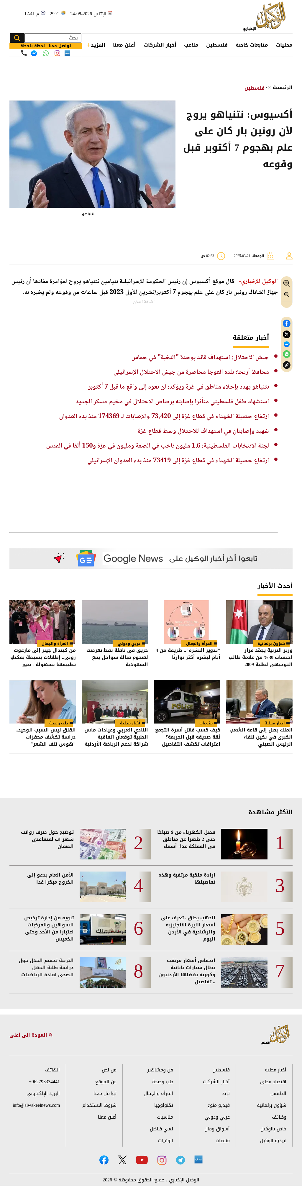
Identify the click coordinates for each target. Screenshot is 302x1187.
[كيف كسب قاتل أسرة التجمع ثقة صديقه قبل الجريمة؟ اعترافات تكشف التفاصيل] (187, 702)
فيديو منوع (218, 1105)
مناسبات (165, 1117)
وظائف (279, 1117)
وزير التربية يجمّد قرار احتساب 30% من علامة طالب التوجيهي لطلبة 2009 (261, 657)
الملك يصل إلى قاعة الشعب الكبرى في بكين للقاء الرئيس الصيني (261, 737)
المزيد (98, 45)
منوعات (206, 723)
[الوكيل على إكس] (122, 1159)
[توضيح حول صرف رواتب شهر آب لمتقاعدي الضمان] (103, 844)
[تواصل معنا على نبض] (67, 53)
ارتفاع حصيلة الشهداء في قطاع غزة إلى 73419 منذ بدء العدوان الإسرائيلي (178, 460)
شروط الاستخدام (99, 1105)
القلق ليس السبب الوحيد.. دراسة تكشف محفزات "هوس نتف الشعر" (46, 737)
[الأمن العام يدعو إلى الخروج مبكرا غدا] (103, 887)
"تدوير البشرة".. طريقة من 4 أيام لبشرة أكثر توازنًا (188, 654)
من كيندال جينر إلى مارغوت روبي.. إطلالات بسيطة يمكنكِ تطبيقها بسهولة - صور (43, 657)
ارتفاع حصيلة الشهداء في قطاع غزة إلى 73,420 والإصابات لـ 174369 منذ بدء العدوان (164, 416)
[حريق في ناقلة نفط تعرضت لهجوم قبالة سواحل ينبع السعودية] (115, 622)
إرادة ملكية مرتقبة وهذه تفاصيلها (186, 879)
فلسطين (217, 45)
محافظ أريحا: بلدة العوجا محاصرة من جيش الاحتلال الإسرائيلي (191, 372)
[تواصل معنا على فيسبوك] (34, 53)
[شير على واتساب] (286, 354)
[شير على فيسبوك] (286, 324)
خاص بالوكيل (273, 1128)
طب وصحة (58, 723)
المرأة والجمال (199, 643)
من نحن (109, 1069)
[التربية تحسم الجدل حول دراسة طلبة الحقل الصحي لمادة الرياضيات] (103, 972)
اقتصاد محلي (273, 1081)
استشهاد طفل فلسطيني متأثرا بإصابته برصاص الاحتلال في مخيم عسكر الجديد (172, 401)
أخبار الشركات (160, 45)
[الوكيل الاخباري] (275, 1035)
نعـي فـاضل (161, 1128)
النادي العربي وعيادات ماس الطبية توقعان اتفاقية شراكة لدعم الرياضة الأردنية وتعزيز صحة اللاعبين (116, 737)
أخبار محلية (275, 723)
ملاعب (191, 45)
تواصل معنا (104, 1093)
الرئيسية (283, 87)
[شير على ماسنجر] (287, 344)
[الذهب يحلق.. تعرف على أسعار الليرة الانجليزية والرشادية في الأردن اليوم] (244, 929)
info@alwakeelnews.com (36, 1105)
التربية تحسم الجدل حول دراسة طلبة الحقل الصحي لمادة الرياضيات (46, 967)
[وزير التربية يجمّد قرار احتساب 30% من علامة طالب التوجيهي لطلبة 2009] (259, 622)
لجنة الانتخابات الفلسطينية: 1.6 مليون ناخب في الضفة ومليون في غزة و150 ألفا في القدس (157, 446)
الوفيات (165, 1140)
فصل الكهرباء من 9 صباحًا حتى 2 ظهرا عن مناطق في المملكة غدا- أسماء (186, 839)
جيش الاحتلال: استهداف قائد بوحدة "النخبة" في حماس (200, 357)
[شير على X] (286, 334)
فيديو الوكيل (273, 1140)
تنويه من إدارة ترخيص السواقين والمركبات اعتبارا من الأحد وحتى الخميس (49, 928)
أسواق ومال (217, 1128)
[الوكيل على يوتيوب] (142, 1159)
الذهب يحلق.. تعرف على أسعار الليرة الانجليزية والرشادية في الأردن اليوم (188, 928)
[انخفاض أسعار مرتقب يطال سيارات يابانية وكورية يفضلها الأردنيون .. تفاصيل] (244, 972)
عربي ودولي (129, 643)
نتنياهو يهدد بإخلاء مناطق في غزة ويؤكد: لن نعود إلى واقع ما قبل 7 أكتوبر (178, 387)
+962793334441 (44, 1081)
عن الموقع (105, 1081)
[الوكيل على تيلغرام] (180, 1160)
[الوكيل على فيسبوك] (104, 1160)
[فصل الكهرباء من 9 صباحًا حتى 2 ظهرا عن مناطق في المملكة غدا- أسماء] (244, 844)
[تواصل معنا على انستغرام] (57, 53)
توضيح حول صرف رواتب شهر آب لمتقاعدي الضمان (47, 839)
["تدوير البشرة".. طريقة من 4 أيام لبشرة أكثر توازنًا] (187, 622)
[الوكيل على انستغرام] (162, 1160)
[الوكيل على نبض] (198, 1159)
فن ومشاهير (160, 1069)
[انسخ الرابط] (286, 365)
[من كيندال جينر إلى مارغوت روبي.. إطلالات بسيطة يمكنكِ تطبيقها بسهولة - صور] (42, 622)
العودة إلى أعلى (29, 1035)
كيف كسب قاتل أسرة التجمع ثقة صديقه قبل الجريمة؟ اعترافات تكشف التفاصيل (187, 737)
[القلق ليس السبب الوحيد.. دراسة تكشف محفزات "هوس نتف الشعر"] (42, 702)
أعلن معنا (124, 45)
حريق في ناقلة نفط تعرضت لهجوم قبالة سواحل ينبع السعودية (117, 657)
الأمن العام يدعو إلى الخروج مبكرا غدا (50, 879)
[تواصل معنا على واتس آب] (46, 53)
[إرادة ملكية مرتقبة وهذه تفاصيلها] (244, 887)
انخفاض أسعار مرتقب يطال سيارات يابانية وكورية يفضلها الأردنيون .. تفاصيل (186, 971)
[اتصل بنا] (24, 53)
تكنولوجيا (163, 1105)
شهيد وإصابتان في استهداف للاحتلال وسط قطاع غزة (203, 431)
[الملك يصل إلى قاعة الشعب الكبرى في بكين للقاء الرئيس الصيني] (259, 702)
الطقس (278, 1093)
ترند (226, 1093)
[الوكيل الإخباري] (266, 16)
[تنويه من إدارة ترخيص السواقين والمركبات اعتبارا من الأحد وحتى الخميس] (103, 929)
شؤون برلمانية (271, 643)
